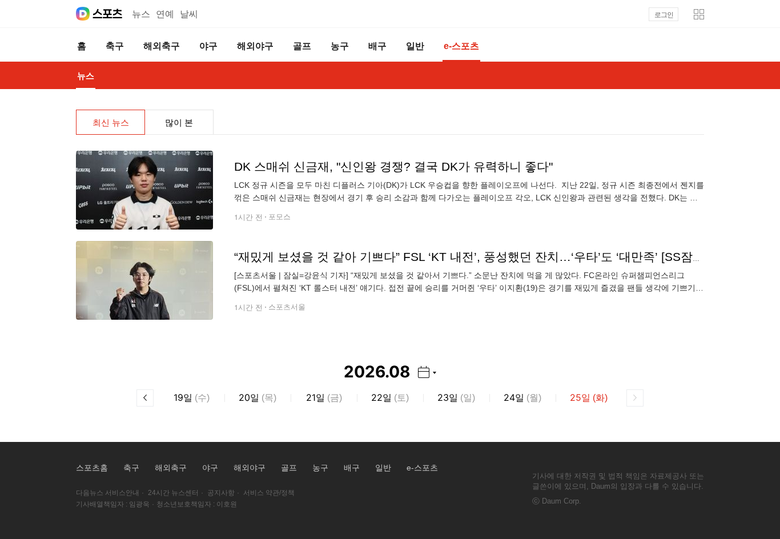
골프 (289, 467)
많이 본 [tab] (179, 122)
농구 (320, 467)
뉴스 (141, 14)
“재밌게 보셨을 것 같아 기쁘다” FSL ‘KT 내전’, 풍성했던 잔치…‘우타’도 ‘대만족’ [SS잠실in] (476, 256)
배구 (352, 467)
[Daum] (83, 14)
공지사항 (221, 493)
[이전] (145, 398)
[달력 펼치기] (427, 372)
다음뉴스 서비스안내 (107, 493)
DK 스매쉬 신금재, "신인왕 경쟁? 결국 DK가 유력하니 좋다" (393, 166)
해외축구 (171, 467)
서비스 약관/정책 (269, 493)
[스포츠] (108, 13)
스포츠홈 (92, 467)
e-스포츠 (422, 467)
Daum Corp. (561, 501)
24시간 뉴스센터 (173, 493)
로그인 (663, 15)
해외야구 (250, 467)
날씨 (189, 14)
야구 (210, 467)
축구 (131, 467)
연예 (165, 14)
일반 (383, 467)
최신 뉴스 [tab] (111, 122)
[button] (699, 14)
